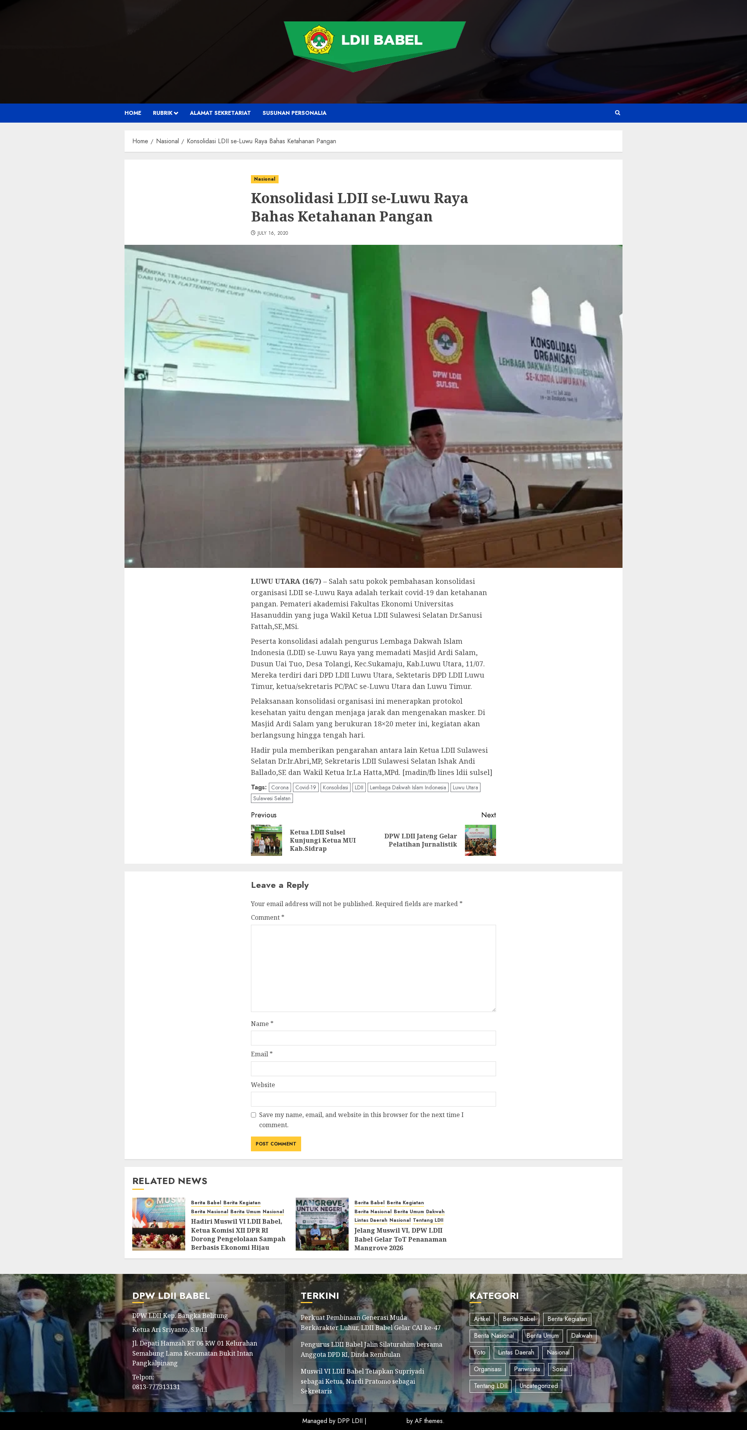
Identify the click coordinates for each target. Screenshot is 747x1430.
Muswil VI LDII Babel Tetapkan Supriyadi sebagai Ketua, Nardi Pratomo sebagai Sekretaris (362, 1381)
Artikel (482, 1318)
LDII (359, 787)
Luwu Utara (465, 787)
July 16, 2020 (273, 233)
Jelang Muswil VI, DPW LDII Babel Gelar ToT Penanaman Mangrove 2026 (400, 1239)
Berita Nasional (209, 1212)
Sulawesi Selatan (272, 798)
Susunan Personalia (294, 113)
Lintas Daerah (371, 1220)
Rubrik (162, 113)
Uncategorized (539, 1385)
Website (263, 1084)
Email (262, 1054)
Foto (480, 1352)
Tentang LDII (428, 1220)
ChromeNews (386, 1420)
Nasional (264, 179)
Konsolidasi (335, 787)
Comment (267, 917)
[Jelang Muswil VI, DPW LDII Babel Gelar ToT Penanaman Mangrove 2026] (322, 1224)
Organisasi (488, 1369)
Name (262, 1023)
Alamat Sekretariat (220, 113)
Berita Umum (245, 1212)
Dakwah (435, 1212)
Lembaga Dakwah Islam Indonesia (408, 787)
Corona (280, 787)
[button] (617, 112)
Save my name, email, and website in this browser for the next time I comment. (361, 1119)
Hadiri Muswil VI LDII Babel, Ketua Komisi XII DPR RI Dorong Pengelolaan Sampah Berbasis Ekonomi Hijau (238, 1234)
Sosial (560, 1369)
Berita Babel (206, 1203)
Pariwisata (527, 1369)
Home (132, 113)
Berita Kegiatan (242, 1203)
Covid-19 (305, 787)
